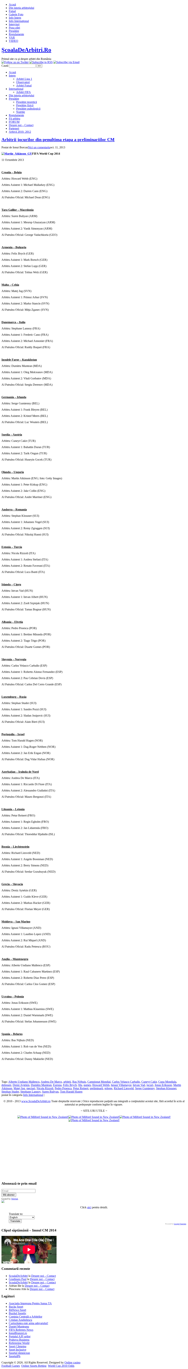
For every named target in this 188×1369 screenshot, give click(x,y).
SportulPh (14, 1356)
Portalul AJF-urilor (19, 1336)
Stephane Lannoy (30, 1091)
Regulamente (16, 34)
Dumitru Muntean (41, 1085)
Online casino (72, 1362)
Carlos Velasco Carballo (126, 1081)
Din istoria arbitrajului (21, 7)
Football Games (10, 1365)
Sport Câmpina (17, 1346)
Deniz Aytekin (21, 1085)
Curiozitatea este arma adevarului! (28, 1323)
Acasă (12, 4)
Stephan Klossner (166, 1088)
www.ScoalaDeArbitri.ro (35, 1101)
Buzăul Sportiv (17, 1313)
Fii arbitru (14, 118)
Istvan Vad (139, 1085)
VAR (12, 37)
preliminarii (96, 1088)
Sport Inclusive (17, 1349)
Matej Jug (19, 1088)
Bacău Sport (16, 1306)
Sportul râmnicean (19, 1352)
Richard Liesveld (124, 1088)
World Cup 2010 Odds (61, 1365)
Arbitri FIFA (23, 92)
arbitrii (67, 1081)
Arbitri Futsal (24, 85)
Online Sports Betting (33, 1365)
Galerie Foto (16, 14)
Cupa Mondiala (167, 1081)
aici (89, 1207)
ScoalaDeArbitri (18, 1275)
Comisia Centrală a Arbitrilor (25, 1316)
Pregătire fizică (24, 105)
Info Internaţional (19, 21)
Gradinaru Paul (17, 1279)
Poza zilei (14, 27)
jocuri (150, 1085)
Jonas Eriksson (163, 1085)
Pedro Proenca (63, 1088)
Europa (57, 1085)
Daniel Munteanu (19, 1326)
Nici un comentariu (39, 147)
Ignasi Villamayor (121, 1085)
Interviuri (14, 24)
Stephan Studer (10, 1091)
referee (108, 1088)
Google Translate (180, 1224)
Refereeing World (19, 1343)
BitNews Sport (17, 1310)
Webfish (14, 1199)
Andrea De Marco (51, 1081)
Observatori (23, 82)
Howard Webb (100, 1085)
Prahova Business (19, 1339)
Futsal (12, 11)
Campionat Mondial (99, 1081)
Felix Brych (70, 1085)
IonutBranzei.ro (18, 1333)
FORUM (14, 121)
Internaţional (16, 88)
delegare (6, 1085)
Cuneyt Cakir (149, 1081)
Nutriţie (20, 111)
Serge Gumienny (145, 1088)
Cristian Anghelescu (20, 1319)
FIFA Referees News (21, 1329)
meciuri (30, 1088)
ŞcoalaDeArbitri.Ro (26, 49)
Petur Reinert (80, 1088)
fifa (80, 1085)
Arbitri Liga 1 (24, 78)
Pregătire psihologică (28, 108)
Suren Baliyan (50, 1091)
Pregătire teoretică (26, 102)
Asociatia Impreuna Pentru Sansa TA (30, 1303)
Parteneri (14, 128)
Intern (12, 75)
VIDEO (13, 40)
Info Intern (15, 17)
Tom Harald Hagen (71, 1091)
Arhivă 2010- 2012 (20, 131)
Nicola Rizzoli (45, 1088)
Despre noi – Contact (21, 125)
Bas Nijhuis (79, 1081)
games (87, 1085)
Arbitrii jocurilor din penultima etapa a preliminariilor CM (58, 139)
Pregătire (14, 31)
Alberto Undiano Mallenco (23, 1081)
